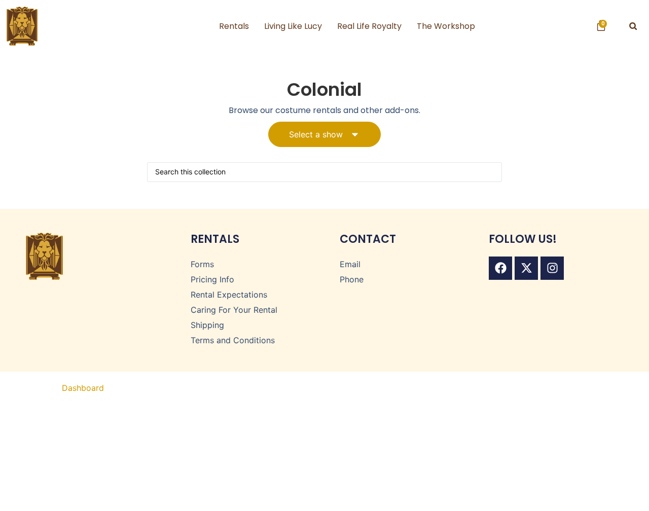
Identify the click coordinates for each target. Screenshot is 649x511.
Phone (352, 279)
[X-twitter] (526, 268)
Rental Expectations (229, 294)
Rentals (234, 26)
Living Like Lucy (293, 26)
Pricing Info (212, 279)
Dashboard (83, 388)
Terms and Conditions (233, 340)
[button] (633, 26)
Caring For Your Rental (234, 310)
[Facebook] (500, 268)
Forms (202, 264)
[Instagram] (552, 268)
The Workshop (446, 26)
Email (350, 264)
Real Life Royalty (369, 26)
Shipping (207, 325)
